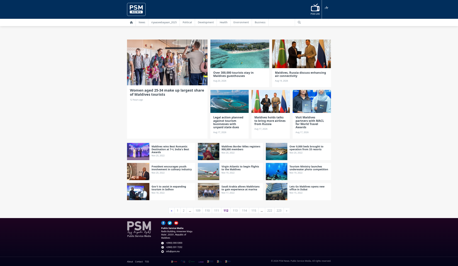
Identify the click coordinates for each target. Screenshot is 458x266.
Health (224, 22)
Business (260, 22)
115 (253, 211)
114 (244, 211)
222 (269, 211)
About (130, 261)
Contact (139, 261)
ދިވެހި (326, 7)
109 (198, 211)
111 (216, 211)
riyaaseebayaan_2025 (164, 22)
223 (279, 211)
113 (235, 211)
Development (206, 22)
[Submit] (299, 22)
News (142, 22)
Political (187, 22)
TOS (147, 261)
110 (207, 211)
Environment (241, 22)
